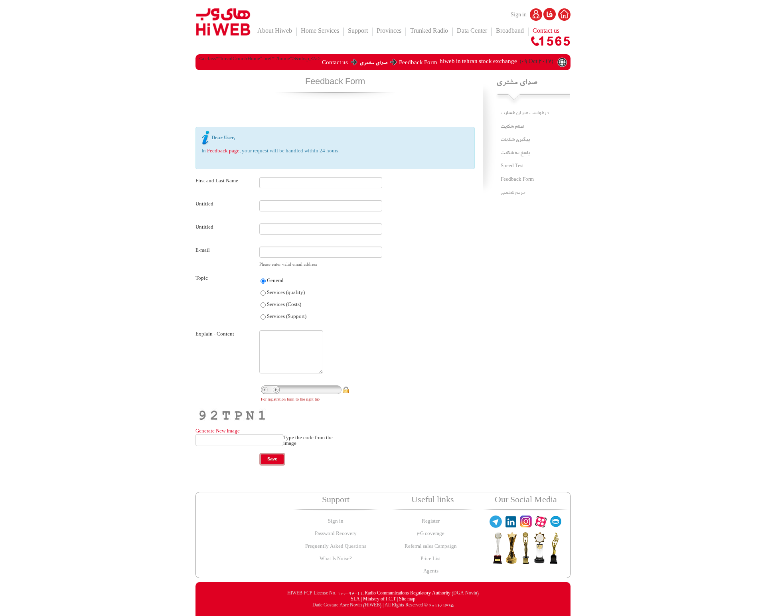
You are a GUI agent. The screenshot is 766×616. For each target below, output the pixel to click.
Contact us (546, 31)
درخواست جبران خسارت (525, 113)
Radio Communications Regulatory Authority (407, 593)
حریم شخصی (513, 192)
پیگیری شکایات (515, 139)
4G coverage (430, 534)
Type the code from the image (308, 440)
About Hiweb (274, 31)
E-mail (202, 250)
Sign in (519, 15)
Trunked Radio (429, 31)
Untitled (204, 204)
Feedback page (223, 151)
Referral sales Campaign (431, 546)
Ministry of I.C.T (380, 599)
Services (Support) (286, 316)
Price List (431, 559)
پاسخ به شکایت (515, 153)
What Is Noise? (336, 559)
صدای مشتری (373, 64)
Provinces (389, 31)
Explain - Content (214, 334)
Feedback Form (418, 64)
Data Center (472, 31)
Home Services (320, 31)
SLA (356, 599)
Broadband (510, 31)
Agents (430, 571)
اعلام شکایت (513, 126)
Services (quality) (286, 292)
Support (358, 31)
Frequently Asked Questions (335, 546)
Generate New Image (217, 431)
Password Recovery (336, 534)
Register (431, 521)
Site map (407, 599)
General (275, 280)
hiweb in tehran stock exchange (478, 62)
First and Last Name (216, 181)
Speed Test (512, 166)
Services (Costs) (284, 304)
